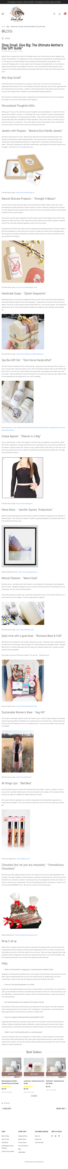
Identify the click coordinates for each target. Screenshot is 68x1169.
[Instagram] (56, 1136)
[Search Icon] (54, 14)
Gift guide (7, 1103)
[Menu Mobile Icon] (3, 14)
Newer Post (60, 1108)
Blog (8, 26)
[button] (6, 1086)
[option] (12, 1076)
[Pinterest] (60, 1136)
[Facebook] (53, 1136)
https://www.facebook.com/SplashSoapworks (29, 354)
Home (3, 26)
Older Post (7, 1108)
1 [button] (32, 1095)
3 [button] (35, 1095)
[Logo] (17, 14)
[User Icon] (60, 14)
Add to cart (12, 1074)
